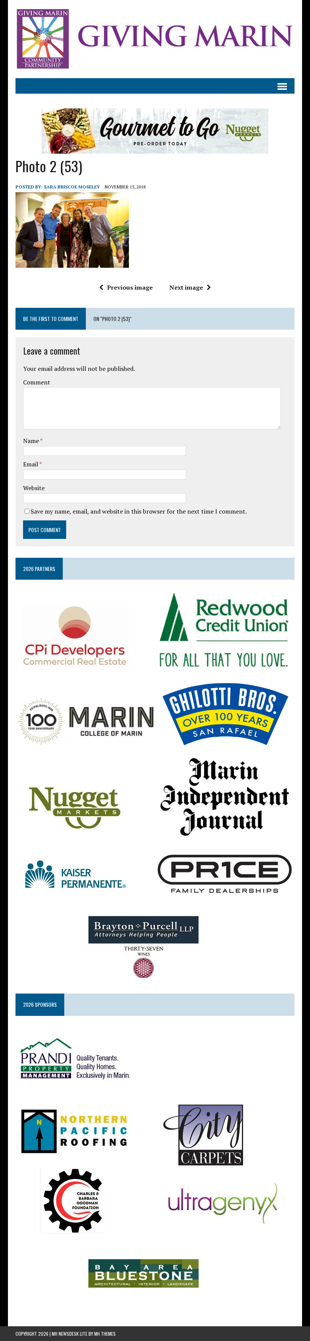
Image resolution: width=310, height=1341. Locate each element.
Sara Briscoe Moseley (72, 187)
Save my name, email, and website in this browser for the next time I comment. (139, 511)
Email (31, 464)
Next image (186, 287)
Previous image (130, 287)
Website (34, 488)
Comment (36, 382)
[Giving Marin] (155, 39)
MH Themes (105, 1333)
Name (31, 441)
